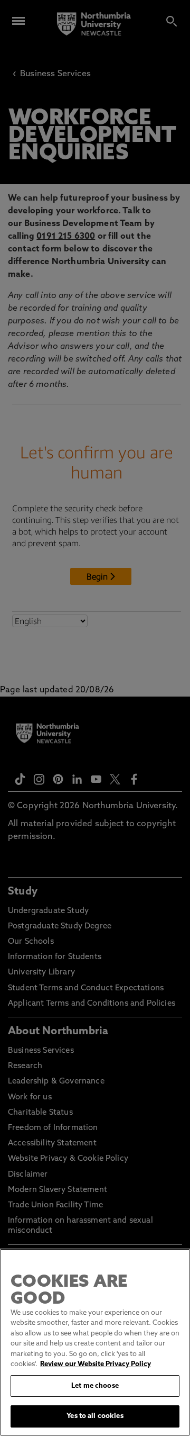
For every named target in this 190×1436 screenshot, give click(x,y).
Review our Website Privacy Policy (95, 1364)
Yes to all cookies (94, 1416)
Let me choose (95, 1386)
